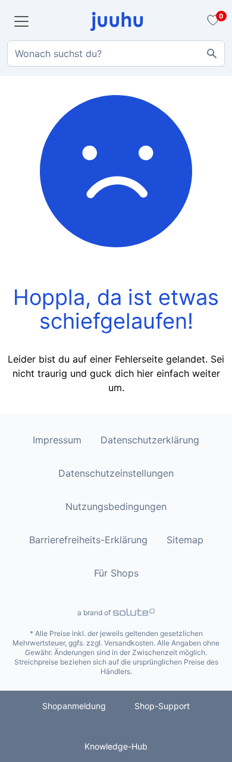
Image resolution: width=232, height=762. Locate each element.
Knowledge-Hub (116, 746)
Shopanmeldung (74, 706)
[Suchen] (212, 53)
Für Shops (116, 573)
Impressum (57, 440)
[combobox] (116, 53)
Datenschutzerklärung (150, 440)
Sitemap (185, 540)
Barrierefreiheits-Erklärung (88, 540)
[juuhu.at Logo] (116, 21)
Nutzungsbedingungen (116, 506)
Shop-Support (162, 706)
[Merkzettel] (211, 21)
